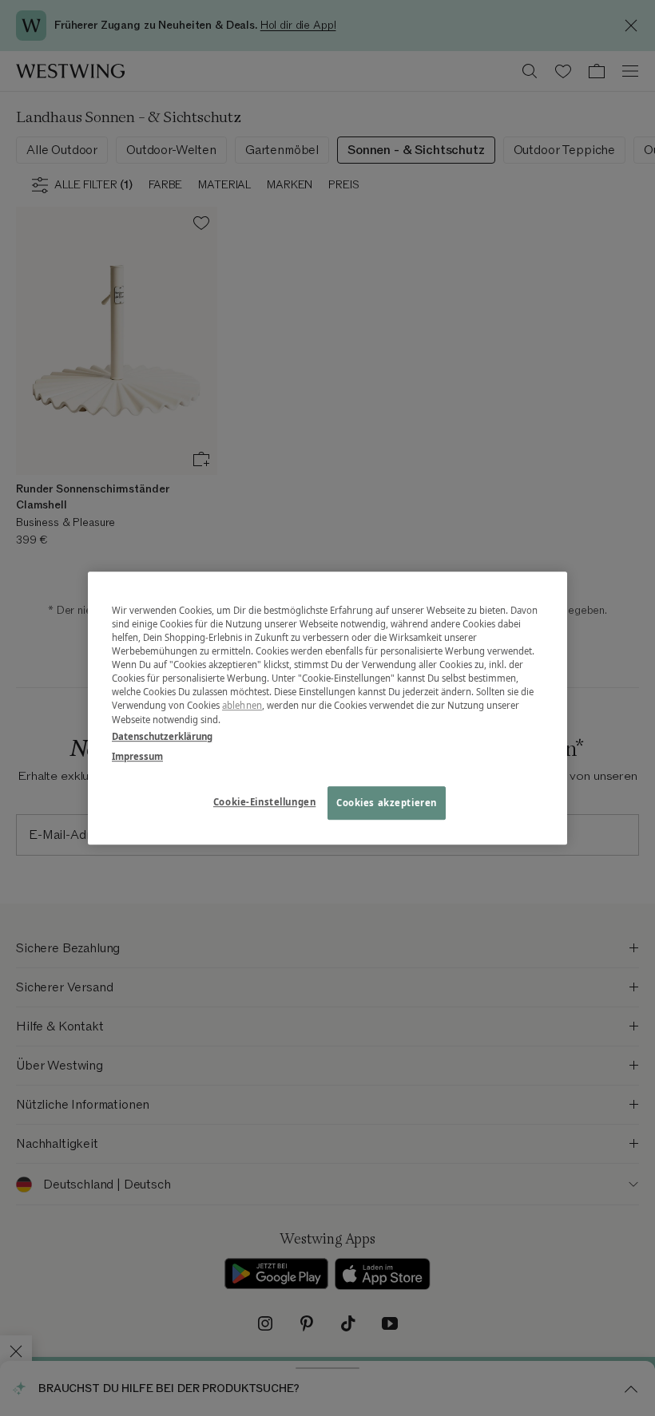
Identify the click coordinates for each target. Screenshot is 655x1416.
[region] (327, 708)
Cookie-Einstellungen (264, 802)
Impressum (137, 756)
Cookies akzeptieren (386, 803)
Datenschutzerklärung (162, 736)
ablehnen (242, 706)
